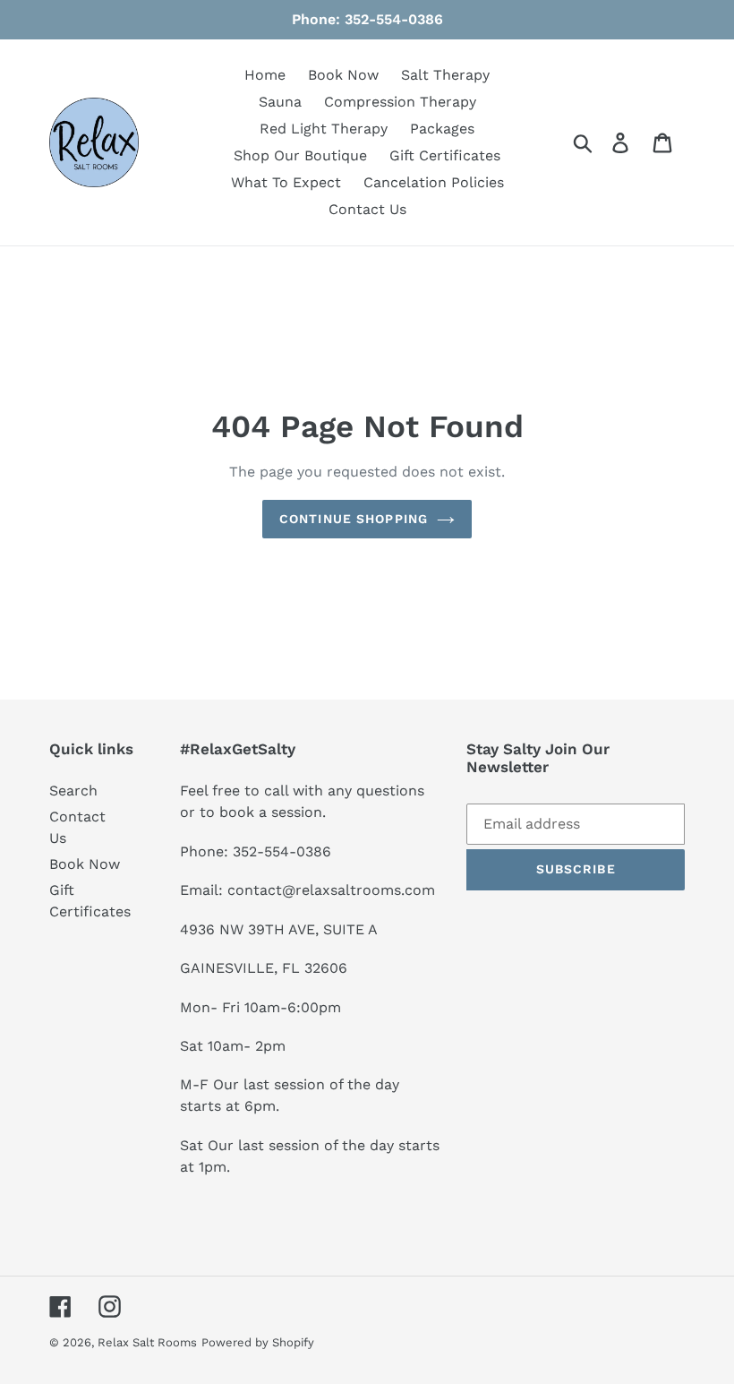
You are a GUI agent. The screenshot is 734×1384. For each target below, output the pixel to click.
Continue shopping (353, 518)
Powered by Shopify (257, 1342)
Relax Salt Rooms (147, 1342)
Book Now (84, 864)
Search (73, 790)
